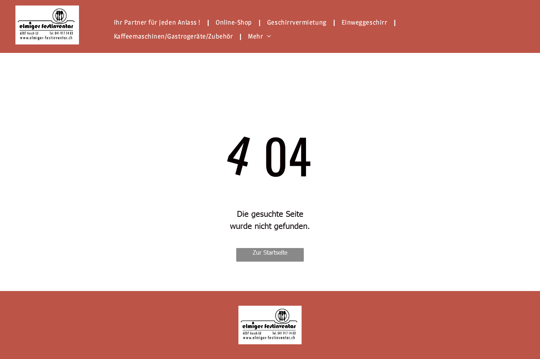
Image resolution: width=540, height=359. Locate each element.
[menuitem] (159, 22)
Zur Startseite (270, 252)
